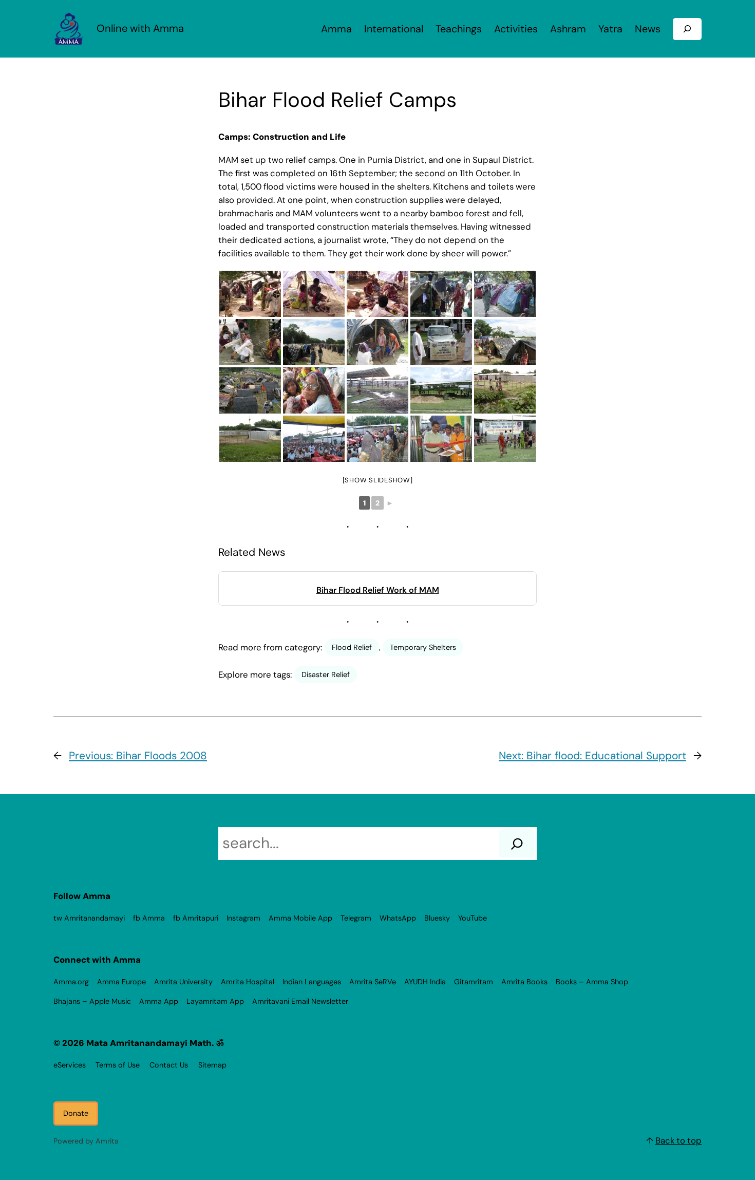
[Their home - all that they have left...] (314, 294)
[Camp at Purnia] (505, 439)
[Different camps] (314, 342)
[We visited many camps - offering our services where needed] (250, 294)
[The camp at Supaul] (250, 439)
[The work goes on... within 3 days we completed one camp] (505, 390)
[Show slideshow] (378, 480)
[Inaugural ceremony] (377, 439)
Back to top (678, 1140)
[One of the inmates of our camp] (314, 390)
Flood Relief (352, 647)
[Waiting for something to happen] (250, 342)
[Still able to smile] (377, 342)
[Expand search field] (687, 29)
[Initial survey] (441, 342)
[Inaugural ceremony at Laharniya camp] (314, 439)
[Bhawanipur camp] (441, 390)
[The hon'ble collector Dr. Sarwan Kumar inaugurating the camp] (441, 439)
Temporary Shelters (423, 647)
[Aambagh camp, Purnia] (441, 294)
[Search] (517, 843)
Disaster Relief (325, 674)
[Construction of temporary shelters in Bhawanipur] (377, 390)
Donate (75, 1113)
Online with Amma (140, 28)
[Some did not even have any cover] (377, 294)
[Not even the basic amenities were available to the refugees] (505, 294)
